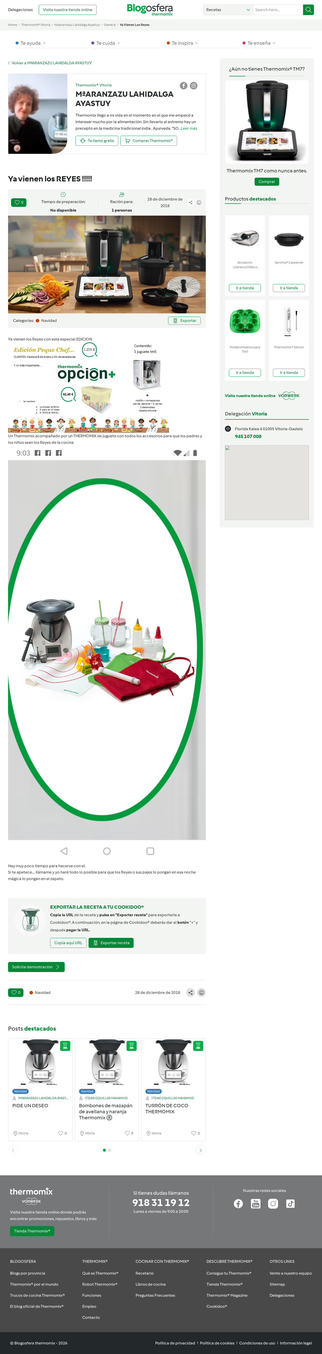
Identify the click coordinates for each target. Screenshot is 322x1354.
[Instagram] (273, 1204)
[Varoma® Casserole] (289, 236)
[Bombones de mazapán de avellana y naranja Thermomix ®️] (107, 1068)
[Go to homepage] (150, 10)
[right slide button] (201, 1150)
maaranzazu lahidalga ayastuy (77, 25)
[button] (228, 10)
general (110, 25)
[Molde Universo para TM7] (245, 321)
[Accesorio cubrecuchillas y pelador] (245, 236)
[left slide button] (13, 1150)
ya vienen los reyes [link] (134, 25)
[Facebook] (238, 1204)
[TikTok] (290, 1204)
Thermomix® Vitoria (35, 25)
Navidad (20, 1091)
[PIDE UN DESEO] (40, 1068)
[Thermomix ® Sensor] (289, 321)
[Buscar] (308, 10)
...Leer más (188, 128)
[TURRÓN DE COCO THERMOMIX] (173, 1068)
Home (12, 25)
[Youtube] (255, 1204)
